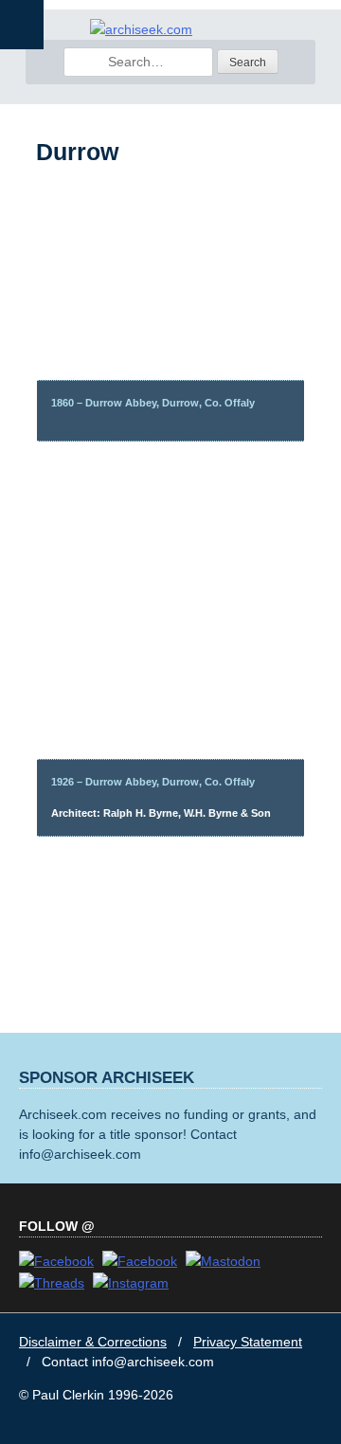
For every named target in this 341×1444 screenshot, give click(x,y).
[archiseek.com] (141, 29)
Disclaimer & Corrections (93, 1341)
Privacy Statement (247, 1341)
